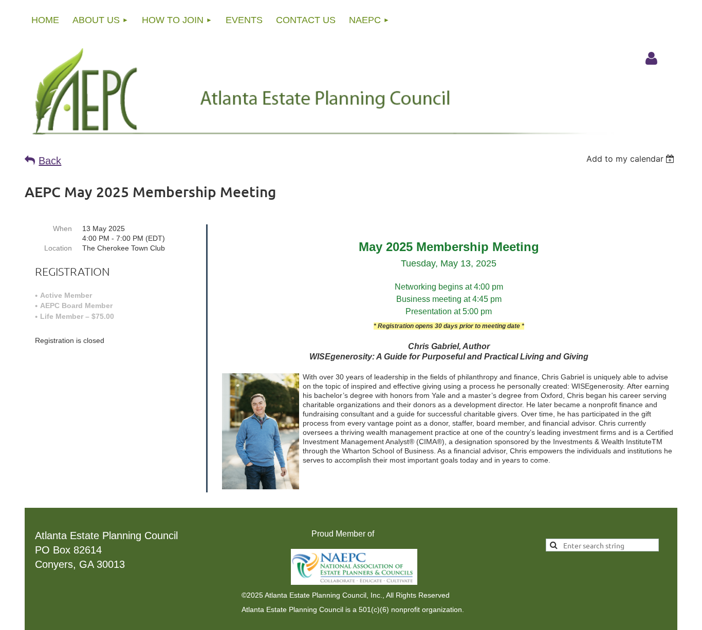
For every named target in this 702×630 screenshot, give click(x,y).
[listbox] (631, 158)
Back (50, 160)
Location (58, 248)
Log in (651, 58)
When (62, 228)
